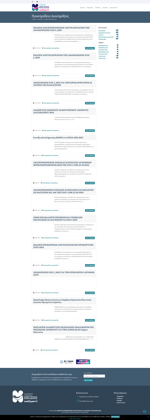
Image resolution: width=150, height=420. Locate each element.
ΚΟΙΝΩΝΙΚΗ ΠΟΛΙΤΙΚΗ (104, 33)
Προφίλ (105, 7)
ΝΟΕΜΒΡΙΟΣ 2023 (103, 47)
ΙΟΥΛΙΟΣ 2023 (101, 56)
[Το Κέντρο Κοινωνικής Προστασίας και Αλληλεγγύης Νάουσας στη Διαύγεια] (66, 362)
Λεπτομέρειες (90, 48)
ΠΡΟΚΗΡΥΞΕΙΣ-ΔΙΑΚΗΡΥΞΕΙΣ (105, 37)
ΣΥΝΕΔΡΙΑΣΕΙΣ (102, 39)
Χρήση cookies (84, 412)
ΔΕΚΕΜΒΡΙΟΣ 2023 (103, 45)
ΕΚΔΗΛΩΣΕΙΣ (101, 30)
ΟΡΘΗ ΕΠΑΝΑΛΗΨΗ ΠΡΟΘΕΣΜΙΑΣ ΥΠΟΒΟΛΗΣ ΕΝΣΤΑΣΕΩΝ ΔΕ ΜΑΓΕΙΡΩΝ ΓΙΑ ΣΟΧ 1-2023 (57, 218)
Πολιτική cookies (75, 419)
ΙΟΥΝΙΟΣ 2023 (102, 58)
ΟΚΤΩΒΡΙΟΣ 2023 (103, 50)
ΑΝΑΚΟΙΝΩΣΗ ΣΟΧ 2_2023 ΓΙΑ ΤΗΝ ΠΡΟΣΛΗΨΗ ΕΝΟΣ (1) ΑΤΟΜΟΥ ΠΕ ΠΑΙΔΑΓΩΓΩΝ (62, 83)
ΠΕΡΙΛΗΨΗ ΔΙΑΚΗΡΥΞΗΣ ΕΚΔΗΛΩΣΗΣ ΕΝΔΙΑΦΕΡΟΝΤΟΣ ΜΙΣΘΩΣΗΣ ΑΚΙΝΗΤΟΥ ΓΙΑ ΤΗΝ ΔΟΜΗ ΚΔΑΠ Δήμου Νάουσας (63, 329)
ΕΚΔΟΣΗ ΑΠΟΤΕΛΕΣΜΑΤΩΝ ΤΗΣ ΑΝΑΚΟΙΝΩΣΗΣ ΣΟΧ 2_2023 (61, 56)
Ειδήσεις (98, 7)
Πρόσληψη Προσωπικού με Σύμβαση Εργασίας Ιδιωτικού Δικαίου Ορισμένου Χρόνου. (62, 301)
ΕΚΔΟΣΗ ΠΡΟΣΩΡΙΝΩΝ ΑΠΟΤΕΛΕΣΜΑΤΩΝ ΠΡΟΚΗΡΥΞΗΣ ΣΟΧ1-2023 (63, 246)
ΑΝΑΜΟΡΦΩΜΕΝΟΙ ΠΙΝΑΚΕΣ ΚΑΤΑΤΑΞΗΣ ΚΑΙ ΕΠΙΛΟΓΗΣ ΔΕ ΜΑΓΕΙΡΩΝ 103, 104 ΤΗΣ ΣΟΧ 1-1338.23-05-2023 (63, 191)
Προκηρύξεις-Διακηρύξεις (51, 48)
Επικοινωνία (113, 7)
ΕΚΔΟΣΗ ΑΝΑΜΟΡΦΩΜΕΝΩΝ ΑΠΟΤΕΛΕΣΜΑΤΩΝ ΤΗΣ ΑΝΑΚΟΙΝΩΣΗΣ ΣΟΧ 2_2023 (61, 29)
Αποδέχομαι (115, 416)
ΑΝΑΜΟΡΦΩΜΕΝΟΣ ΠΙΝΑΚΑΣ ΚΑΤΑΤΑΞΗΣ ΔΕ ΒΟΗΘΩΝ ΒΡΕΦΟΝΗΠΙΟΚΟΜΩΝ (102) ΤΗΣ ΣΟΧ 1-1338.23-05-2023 (62, 163)
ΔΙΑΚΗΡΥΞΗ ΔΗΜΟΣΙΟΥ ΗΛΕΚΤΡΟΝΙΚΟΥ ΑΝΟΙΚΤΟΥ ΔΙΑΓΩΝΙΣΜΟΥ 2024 (61, 111)
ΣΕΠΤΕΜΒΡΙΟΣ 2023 (103, 52)
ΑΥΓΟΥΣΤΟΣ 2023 (103, 54)
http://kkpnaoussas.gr (86, 401)
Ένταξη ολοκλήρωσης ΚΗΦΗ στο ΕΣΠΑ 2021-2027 (58, 137)
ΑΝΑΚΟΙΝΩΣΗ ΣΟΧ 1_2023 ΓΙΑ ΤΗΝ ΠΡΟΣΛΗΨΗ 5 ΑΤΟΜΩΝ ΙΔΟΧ (63, 273)
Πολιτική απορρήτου (74, 412)
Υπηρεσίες (90, 7)
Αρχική (82, 7)
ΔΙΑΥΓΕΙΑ (100, 35)
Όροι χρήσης (65, 412)
